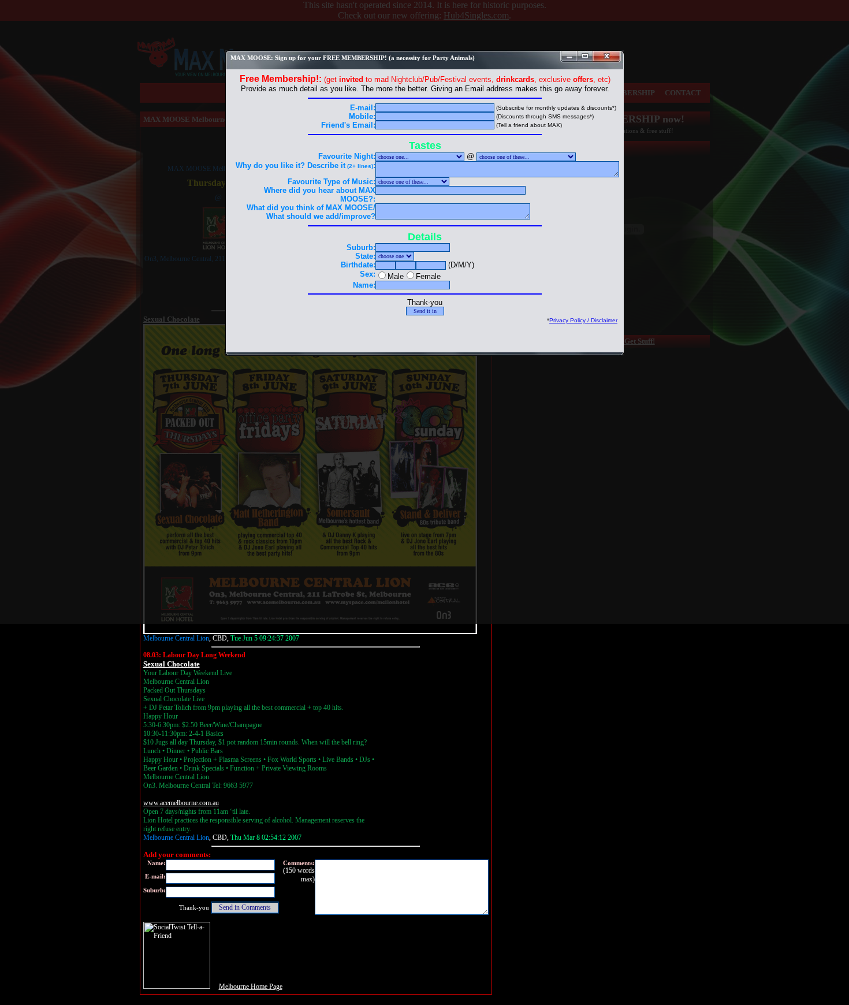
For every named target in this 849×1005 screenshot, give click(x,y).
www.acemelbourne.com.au (181, 803)
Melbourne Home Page (250, 986)
